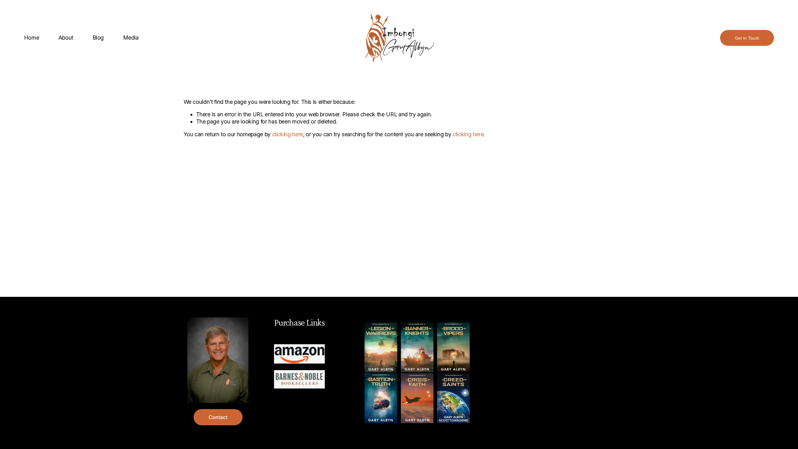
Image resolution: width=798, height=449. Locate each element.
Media (131, 37)
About (65, 37)
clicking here (287, 134)
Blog (98, 37)
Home (31, 37)
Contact (218, 417)
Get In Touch (747, 38)
